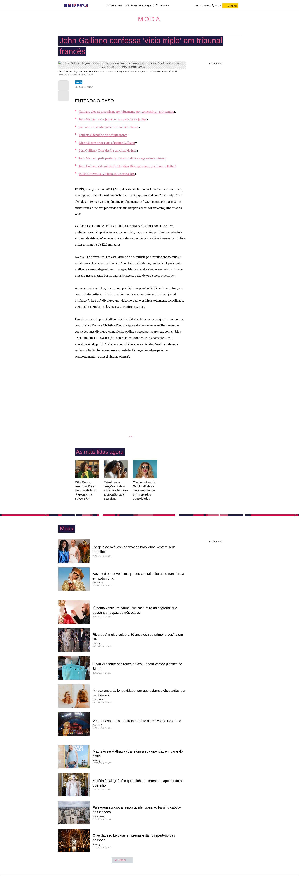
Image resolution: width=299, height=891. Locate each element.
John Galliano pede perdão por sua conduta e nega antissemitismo (122, 158)
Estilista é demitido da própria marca (103, 135)
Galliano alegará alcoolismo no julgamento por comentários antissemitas (126, 111)
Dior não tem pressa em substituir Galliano (107, 143)
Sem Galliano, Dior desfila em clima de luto (107, 150)
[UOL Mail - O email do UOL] (205, 6)
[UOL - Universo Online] (90, 5)
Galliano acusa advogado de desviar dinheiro (108, 127)
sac (197, 6)
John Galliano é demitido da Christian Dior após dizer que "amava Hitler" (127, 166)
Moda (149, 19)
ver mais (120, 860)
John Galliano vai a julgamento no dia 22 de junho (112, 119)
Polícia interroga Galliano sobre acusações (107, 174)
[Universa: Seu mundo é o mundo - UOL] (76, 5)
